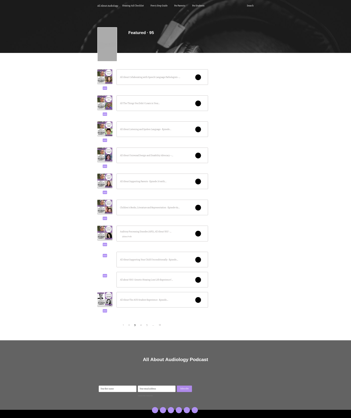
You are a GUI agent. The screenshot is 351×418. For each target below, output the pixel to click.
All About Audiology (107, 5)
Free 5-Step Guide (159, 5)
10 (160, 324)
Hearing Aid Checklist (133, 5)
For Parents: (180, 5)
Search (250, 5)
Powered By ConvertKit (145, 396)
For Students (198, 5)
